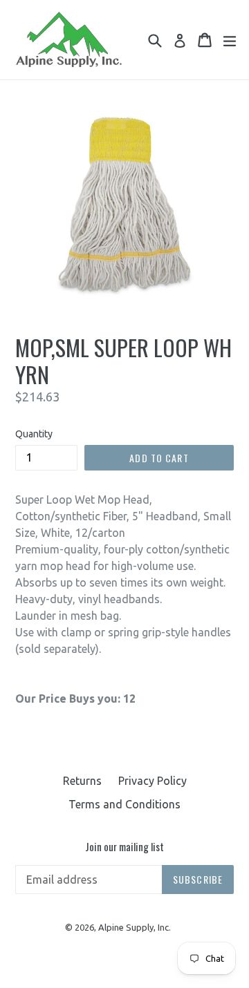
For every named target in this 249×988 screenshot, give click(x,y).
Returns (82, 781)
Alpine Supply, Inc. (134, 927)
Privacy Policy (152, 781)
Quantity (34, 433)
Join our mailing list (124, 846)
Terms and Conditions (124, 804)
